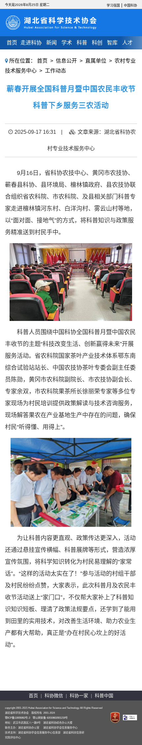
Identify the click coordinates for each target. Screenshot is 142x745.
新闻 (51, 42)
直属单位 (95, 61)
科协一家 (79, 695)
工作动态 (55, 70)
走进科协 (31, 42)
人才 (127, 42)
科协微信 (54, 695)
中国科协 (130, 5)
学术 (66, 42)
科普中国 (104, 695)
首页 (12, 42)
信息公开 (66, 61)
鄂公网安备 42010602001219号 (50, 717)
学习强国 (113, 5)
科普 (82, 42)
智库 (112, 42)
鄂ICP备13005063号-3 (17, 717)
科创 (97, 42)
